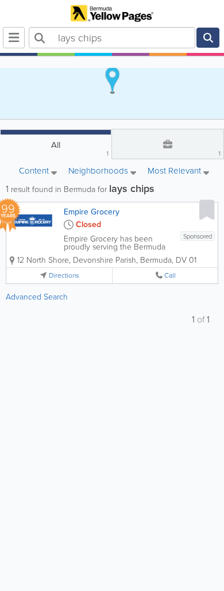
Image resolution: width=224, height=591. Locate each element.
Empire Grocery (91, 212)
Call (170, 275)
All (80, 149)
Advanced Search (37, 297)
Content (35, 171)
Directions (64, 275)
